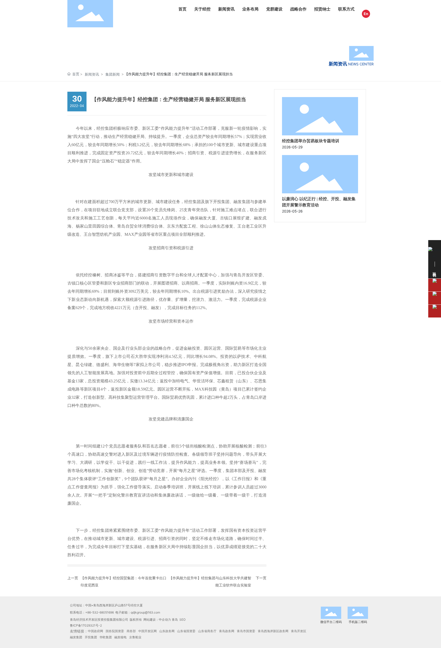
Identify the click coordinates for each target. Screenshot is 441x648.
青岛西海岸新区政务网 (273, 631)
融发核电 (120, 637)
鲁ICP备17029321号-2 (86, 625)
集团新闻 (112, 74)
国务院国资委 (115, 631)
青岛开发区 (298, 631)
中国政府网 (95, 631)
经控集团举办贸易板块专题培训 (310, 141)
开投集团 (91, 637)
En (366, 13)
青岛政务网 (226, 631)
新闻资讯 (92, 74)
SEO (182, 619)
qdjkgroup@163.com (145, 612)
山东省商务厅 (207, 631)
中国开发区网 (147, 631)
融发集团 (76, 637)
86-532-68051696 (100, 612)
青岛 (175, 619)
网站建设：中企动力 (157, 619)
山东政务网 (167, 631)
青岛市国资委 (246, 631)
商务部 (131, 631)
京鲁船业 (135, 637)
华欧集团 (106, 637)
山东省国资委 (186, 631)
